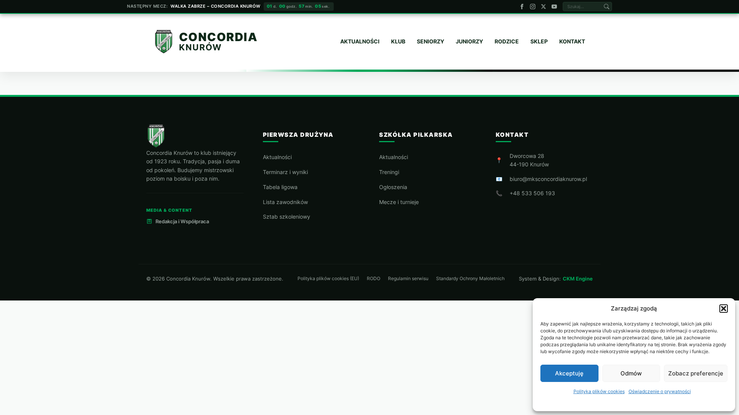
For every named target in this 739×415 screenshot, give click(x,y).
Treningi (389, 172)
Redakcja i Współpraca (182, 221)
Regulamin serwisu (408, 278)
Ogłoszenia (393, 187)
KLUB (398, 41)
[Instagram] (532, 6)
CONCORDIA (218, 37)
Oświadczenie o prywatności (660, 391)
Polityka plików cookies (599, 391)
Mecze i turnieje (399, 202)
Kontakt (572, 41)
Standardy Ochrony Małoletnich (470, 278)
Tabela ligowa (280, 187)
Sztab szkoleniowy (286, 216)
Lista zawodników (285, 202)
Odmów (631, 373)
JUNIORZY (469, 41)
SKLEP (539, 41)
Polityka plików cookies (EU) (328, 278)
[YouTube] (554, 6)
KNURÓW (200, 47)
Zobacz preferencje (695, 373)
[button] (723, 308)
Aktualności (277, 157)
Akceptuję (569, 373)
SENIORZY (430, 41)
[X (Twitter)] (543, 6)
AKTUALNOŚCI (360, 41)
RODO (373, 278)
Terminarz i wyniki (285, 172)
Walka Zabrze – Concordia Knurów (216, 6)
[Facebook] (522, 6)
